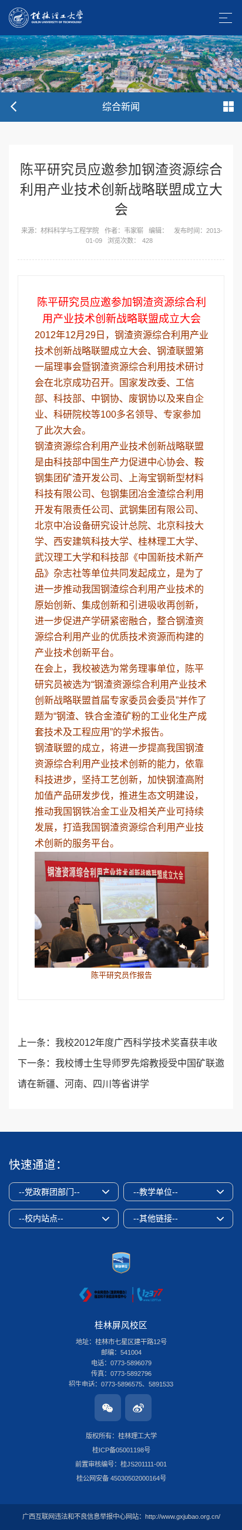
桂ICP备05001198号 (121, 1450)
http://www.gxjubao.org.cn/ (182, 1516)
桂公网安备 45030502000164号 (121, 1478)
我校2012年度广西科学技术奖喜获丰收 (136, 1043)
